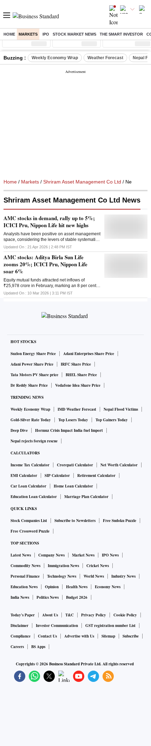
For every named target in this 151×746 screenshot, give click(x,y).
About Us (50, 615)
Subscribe (131, 636)
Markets (28, 34)
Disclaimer (19, 625)
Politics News (48, 597)
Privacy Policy (93, 615)
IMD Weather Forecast (77, 409)
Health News (76, 586)
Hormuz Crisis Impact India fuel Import (69, 430)
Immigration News (63, 565)
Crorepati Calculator (75, 464)
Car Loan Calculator (28, 486)
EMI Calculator (24, 475)
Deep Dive (19, 430)
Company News (51, 555)
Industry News (123, 576)
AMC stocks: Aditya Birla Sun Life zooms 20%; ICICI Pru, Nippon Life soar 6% (45, 264)
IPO (45, 34)
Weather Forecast (105, 57)
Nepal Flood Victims (121, 409)
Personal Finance (25, 576)
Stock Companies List (29, 520)
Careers (17, 646)
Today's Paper (23, 615)
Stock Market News (74, 34)
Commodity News (25, 565)
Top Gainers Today (112, 419)
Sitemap (108, 636)
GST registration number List (110, 625)
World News (94, 576)
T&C (69, 615)
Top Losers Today (73, 419)
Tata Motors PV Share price (34, 374)
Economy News (107, 586)
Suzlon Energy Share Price (33, 353)
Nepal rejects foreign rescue (34, 441)
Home (9, 34)
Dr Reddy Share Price (29, 385)
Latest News (21, 555)
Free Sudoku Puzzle (119, 520)
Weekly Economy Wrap (55, 57)
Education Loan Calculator (34, 496)
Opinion (52, 586)
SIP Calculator (57, 475)
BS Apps (38, 646)
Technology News (61, 576)
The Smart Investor (121, 34)
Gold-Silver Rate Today (31, 419)
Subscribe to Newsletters (75, 520)
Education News (24, 586)
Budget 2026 (76, 597)
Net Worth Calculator (119, 464)
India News (20, 597)
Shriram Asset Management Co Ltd (82, 182)
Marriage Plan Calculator (86, 496)
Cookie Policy (125, 615)
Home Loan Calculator (73, 486)
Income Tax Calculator (30, 464)
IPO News (110, 555)
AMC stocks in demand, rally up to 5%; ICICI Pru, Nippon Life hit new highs (49, 222)
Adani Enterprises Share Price (88, 353)
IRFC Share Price (76, 364)
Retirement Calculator (96, 475)
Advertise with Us (79, 636)
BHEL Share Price (81, 374)
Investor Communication (57, 625)
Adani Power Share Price (32, 364)
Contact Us (47, 636)
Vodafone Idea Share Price (77, 385)
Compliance (21, 636)
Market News (83, 555)
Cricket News (97, 565)
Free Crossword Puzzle (30, 531)
